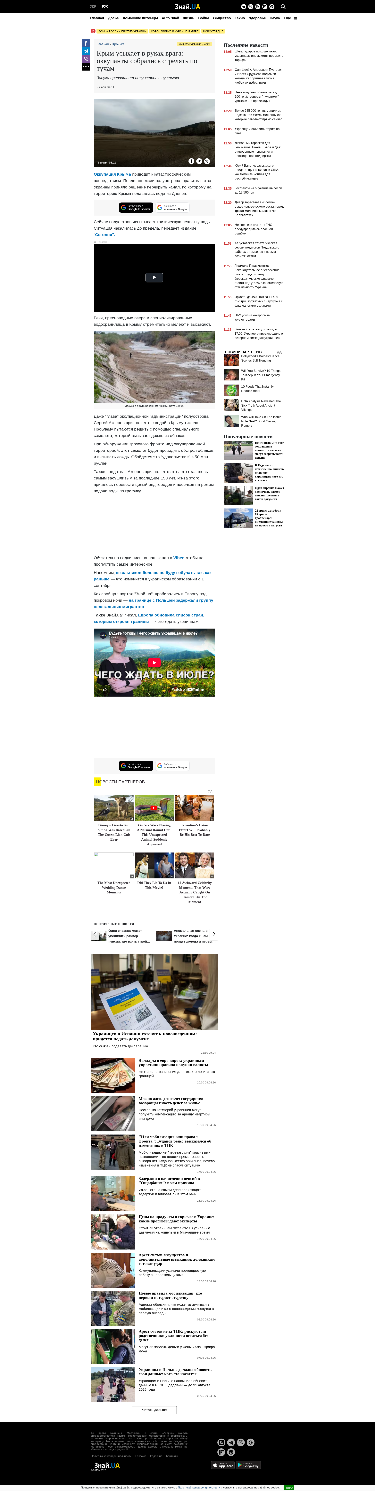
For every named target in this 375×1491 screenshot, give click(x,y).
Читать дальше (154, 1410)
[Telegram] (243, 6)
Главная (97, 18)
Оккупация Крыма (113, 174)
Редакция (156, 1455)
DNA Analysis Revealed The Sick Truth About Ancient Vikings (261, 405)
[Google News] (250, 1442)
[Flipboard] (264, 6)
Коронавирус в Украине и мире (174, 31)
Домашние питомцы (140, 18)
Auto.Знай (170, 18)
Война (203, 18)
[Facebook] (86, 43)
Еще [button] (288, 18)
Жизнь (188, 18)
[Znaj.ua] (187, 6)
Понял (289, 1487)
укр (93, 6)
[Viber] (250, 6)
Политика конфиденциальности (111, 1455)
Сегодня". (105, 234)
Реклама (140, 1455)
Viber (178, 557)
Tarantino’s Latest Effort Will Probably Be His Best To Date (194, 830)
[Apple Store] (223, 1465)
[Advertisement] (154, 524)
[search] (283, 7)
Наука (275, 18)
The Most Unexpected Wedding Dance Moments (113, 887)
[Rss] (257, 6)
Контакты (172, 1455)
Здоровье (257, 18)
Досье (113, 18)
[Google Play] (248, 1465)
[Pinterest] (271, 6)
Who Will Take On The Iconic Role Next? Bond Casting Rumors (261, 421)
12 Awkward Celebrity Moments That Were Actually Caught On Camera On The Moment (195, 892)
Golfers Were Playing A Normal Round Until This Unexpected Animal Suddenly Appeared (154, 834)
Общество (222, 18)
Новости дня (213, 31)
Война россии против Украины (122, 31)
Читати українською (194, 44)
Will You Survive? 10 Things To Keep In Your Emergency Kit (260, 375)
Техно (240, 18)
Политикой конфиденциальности (199, 1487)
